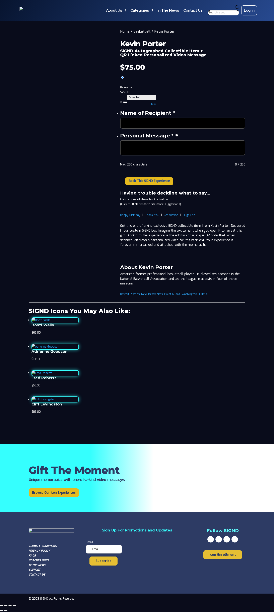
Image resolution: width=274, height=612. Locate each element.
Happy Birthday (130, 215)
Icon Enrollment (222, 555)
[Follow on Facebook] (210, 539)
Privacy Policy (39, 551)
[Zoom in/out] (1, 605)
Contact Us (192, 10)
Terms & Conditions (43, 546)
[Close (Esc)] (14, 605)
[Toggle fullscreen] (5, 605)
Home (125, 31)
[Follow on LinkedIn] (234, 539)
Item (123, 102)
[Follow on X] (218, 539)
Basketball (141, 31)
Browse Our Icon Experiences (53, 492)
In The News (168, 10)
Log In (249, 10)
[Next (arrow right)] (5, 610)
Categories (139, 10)
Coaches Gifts (39, 560)
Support (34, 570)
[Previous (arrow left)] (1, 610)
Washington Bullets (194, 294)
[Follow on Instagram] (226, 539)
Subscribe (103, 561)
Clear (153, 104)
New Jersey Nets (152, 294)
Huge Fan (189, 215)
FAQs (32, 556)
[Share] (10, 605)
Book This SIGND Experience (149, 181)
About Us (114, 10)
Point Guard (172, 294)
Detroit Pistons (130, 294)
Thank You (152, 215)
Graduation (171, 215)
